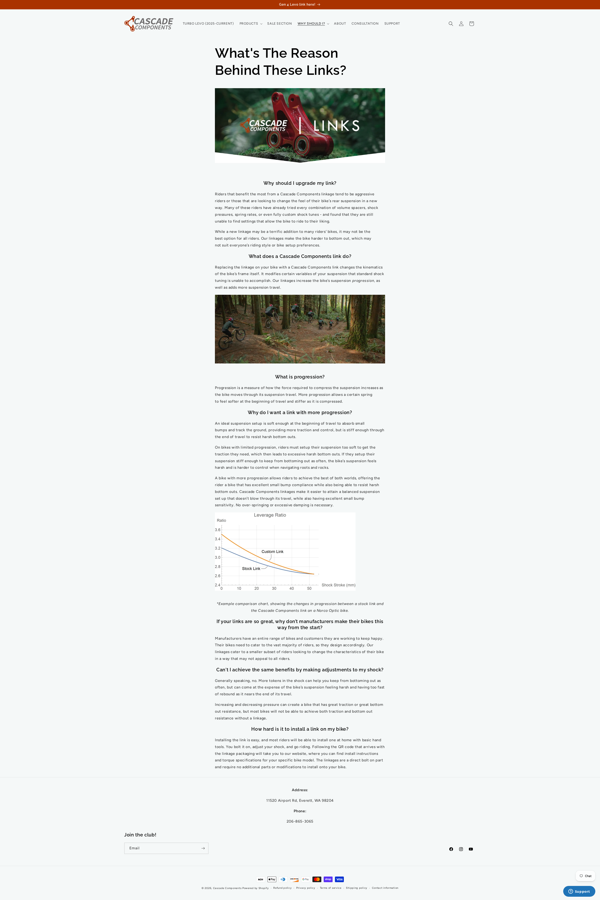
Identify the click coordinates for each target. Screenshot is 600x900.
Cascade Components (227, 888)
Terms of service (330, 887)
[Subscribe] (203, 848)
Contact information (385, 887)
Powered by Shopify (255, 888)
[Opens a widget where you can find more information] (579, 892)
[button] (251, 24)
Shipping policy (356, 887)
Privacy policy (305, 887)
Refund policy (282, 887)
